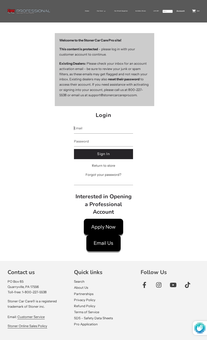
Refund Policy (84, 306)
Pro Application (86, 324)
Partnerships (83, 294)
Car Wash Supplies (121, 11)
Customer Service (31, 317)
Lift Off (156, 11)
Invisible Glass (141, 11)
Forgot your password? (103, 175)
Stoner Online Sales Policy (27, 326)
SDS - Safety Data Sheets (93, 318)
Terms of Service (86, 312)
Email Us (103, 243)
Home (87, 11)
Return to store (103, 165)
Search (79, 281)
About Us (81, 287)
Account (180, 11)
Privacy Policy (84, 300)
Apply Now (103, 227)
